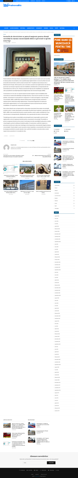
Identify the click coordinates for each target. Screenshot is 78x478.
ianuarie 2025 (57, 259)
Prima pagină (5, 32)
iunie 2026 (56, 221)
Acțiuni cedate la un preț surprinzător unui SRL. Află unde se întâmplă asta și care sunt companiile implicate (68, 157)
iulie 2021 (56, 346)
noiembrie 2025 (57, 236)
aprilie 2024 (57, 280)
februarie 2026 (57, 228)
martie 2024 (57, 282)
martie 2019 (57, 405)
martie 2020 (57, 374)
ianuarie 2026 (57, 231)
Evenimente (39, 28)
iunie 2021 (56, 349)
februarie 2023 (57, 313)
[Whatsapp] (71, 1)
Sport (56, 28)
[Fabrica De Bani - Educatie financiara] (63, 38)
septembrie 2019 (58, 390)
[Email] (69, 1)
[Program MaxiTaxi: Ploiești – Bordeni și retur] (57, 150)
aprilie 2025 (57, 251)
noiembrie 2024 (57, 264)
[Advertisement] (39, 16)
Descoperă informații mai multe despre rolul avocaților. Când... (43, 176)
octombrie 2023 (57, 292)
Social (51, 28)
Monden (46, 28)
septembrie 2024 (58, 269)
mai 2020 (56, 369)
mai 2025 (56, 249)
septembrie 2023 (58, 295)
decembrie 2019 (57, 382)
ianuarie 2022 (57, 336)
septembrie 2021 (58, 344)
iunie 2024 (56, 274)
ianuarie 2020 (57, 379)
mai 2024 (56, 277)
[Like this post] (28, 140)
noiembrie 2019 (57, 385)
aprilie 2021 (57, 351)
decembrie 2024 (57, 262)
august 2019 (57, 392)
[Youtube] (68, 1)
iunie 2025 (56, 246)
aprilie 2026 (57, 226)
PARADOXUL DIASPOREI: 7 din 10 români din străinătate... (11, 176)
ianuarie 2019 (57, 410)
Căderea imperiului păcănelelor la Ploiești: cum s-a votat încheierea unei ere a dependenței (58, 97)
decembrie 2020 (57, 359)
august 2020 (57, 367)
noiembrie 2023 (57, 290)
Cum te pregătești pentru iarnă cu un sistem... (43, 192)
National (62, 28)
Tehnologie (65, 208)
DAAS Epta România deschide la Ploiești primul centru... (10, 192)
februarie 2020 (57, 377)
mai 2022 (56, 326)
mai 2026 (56, 223)
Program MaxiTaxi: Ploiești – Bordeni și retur (68, 149)
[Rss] (74, 1)
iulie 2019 (56, 395)
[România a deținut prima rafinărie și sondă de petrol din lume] (57, 166)
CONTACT (37, 474)
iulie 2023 (56, 300)
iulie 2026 (56, 218)
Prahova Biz (8, 42)
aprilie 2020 (57, 372)
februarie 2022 (57, 333)
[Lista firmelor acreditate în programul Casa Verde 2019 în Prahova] (57, 143)
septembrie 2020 (58, 364)
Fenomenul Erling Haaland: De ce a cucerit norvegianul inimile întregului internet (58, 116)
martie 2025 (57, 254)
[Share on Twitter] (31, 140)
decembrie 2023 (57, 287)
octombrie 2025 (57, 239)
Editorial (22, 28)
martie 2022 (57, 331)
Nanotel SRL (37, 476)
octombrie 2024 (57, 267)
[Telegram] (72, 1)
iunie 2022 (56, 323)
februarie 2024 (57, 285)
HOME (32, 474)
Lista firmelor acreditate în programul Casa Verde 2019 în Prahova (68, 142)
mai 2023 (56, 305)
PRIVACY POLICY (44, 474)
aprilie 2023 (57, 308)
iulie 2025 (56, 244)
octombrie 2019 (57, 387)
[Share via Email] (33, 140)
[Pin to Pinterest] (32, 140)
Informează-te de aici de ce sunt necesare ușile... (27, 192)
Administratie (30, 28)
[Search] (74, 28)
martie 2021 (57, 354)
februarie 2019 (57, 408)
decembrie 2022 (57, 315)
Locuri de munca (14, 28)
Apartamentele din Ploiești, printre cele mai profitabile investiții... (27, 176)
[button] (13, 1)
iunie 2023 (56, 303)
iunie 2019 (56, 397)
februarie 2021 (57, 356)
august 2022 (57, 321)
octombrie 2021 (57, 341)
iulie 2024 (56, 272)
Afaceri (6, 28)
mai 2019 (56, 400)
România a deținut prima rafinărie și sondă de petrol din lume (68, 165)
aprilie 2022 (57, 328)
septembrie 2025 (58, 241)
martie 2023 (57, 310)
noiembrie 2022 (57, 318)
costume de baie (57, 55)
